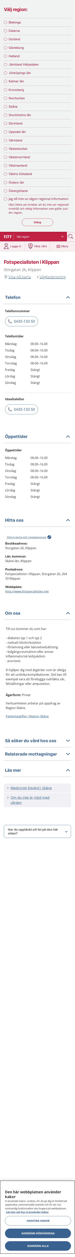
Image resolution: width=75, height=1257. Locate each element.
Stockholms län (20, 115)
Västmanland (18, 165)
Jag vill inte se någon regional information (38, 199)
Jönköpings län (20, 73)
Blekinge (15, 22)
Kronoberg (16, 90)
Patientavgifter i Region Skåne (27, 716)
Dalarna (14, 31)
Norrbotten (17, 98)
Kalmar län (16, 81)
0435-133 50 (24, 321)
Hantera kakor (38, 1221)
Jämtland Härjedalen (24, 64)
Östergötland (18, 191)
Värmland (15, 140)
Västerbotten (18, 149)
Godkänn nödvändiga (38, 1233)
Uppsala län (17, 132)
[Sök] (71, 236)
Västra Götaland (20, 174)
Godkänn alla (38, 1246)
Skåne (13, 106)
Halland (14, 56)
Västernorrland (19, 157)
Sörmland (15, 123)
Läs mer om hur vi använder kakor (27, 1212)
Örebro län (16, 182)
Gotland (14, 39)
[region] (37, 1217)
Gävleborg (16, 48)
